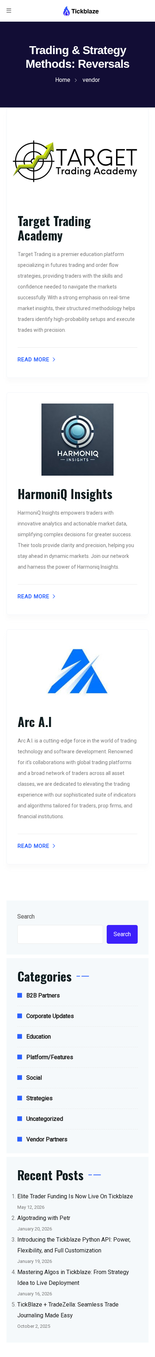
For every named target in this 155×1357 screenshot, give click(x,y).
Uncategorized (44, 1118)
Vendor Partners (46, 1139)
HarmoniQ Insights (65, 493)
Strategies (39, 1098)
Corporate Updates (50, 1016)
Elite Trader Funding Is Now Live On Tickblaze (75, 1196)
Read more (33, 359)
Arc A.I (35, 721)
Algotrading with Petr (43, 1218)
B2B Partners (43, 995)
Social (34, 1077)
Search (26, 916)
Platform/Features (49, 1057)
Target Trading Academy (54, 227)
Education (38, 1036)
